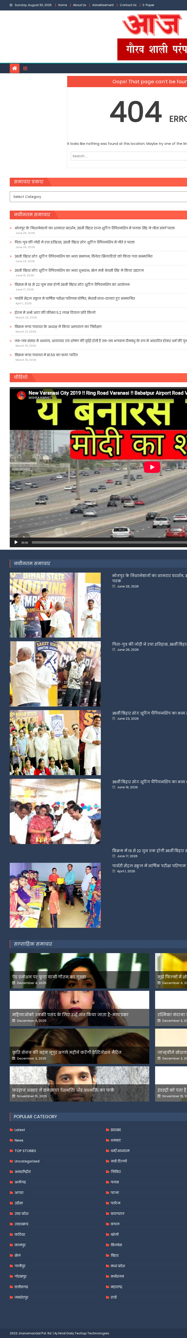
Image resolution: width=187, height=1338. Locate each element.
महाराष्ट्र (116, 1286)
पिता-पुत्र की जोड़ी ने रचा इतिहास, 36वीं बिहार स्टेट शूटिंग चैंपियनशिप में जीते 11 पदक (75, 242)
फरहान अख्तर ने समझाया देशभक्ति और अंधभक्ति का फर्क (63, 1090)
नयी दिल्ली (119, 1161)
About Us (79, 5)
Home (62, 5)
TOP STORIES (25, 1150)
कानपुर (20, 1245)
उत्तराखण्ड (21, 1224)
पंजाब (115, 1182)
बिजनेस (116, 1245)
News (19, 1140)
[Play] (16, 542)
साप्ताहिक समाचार (33, 944)
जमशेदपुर (21, 1297)
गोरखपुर (21, 1276)
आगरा (19, 1192)
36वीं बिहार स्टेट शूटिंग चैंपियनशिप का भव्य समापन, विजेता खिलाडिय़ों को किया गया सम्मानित (83, 256)
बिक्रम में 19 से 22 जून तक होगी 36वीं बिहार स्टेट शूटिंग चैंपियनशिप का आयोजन (72, 284)
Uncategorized (27, 1161)
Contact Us (128, 5)
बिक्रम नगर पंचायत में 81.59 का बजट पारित (46, 355)
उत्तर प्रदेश (21, 1213)
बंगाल (115, 1224)
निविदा (116, 1171)
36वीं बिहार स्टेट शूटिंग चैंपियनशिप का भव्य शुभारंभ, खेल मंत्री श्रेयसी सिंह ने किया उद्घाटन (79, 270)
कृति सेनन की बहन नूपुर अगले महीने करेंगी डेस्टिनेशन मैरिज (67, 1052)
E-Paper (148, 5)
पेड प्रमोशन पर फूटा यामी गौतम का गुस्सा (49, 977)
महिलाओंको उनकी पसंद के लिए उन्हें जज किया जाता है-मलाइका (70, 1015)
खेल (18, 1255)
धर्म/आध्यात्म (120, 1150)
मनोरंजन (117, 1276)
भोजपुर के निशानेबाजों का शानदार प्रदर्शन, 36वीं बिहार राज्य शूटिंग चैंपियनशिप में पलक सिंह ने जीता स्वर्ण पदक (95, 228)
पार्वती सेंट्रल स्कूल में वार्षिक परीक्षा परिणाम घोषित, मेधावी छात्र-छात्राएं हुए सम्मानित (75, 298)
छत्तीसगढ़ (21, 1286)
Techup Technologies (92, 1333)
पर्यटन (115, 1203)
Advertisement (103, 5)
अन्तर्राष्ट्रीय (23, 1171)
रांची (114, 1297)
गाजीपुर (20, 1266)
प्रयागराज (117, 1213)
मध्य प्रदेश (118, 1266)
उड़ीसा (19, 1203)
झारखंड (116, 1129)
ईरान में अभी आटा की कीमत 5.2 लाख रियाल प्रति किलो (55, 312)
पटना (115, 1192)
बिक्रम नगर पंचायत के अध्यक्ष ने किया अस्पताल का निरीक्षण (58, 326)
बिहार (115, 1255)
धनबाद (116, 1140)
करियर (20, 1234)
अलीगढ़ (20, 1182)
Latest (20, 1129)
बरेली (115, 1234)
